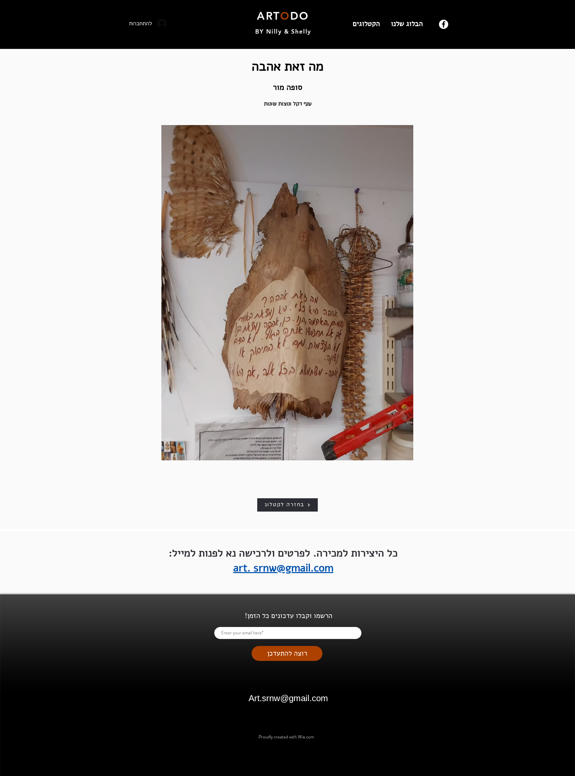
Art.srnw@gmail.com (288, 698)
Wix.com (306, 736)
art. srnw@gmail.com (283, 568)
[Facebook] (443, 24)
